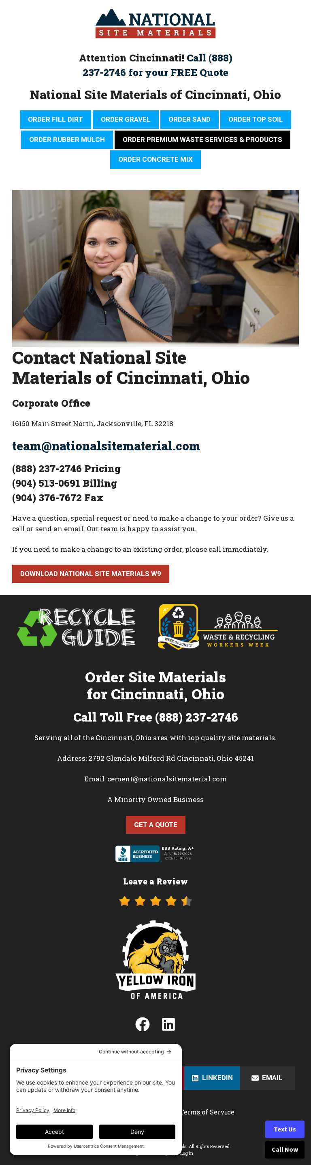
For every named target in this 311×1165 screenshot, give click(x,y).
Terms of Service (207, 1112)
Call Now (285, 1149)
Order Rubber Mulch (67, 139)
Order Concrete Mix (155, 159)
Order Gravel (126, 119)
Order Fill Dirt (55, 119)
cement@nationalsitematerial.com (167, 778)
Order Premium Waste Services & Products (202, 139)
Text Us (285, 1129)
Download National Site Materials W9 (90, 574)
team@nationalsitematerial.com (106, 446)
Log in (186, 1153)
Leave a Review (155, 881)
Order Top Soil (255, 119)
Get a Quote (155, 825)
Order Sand (189, 119)
